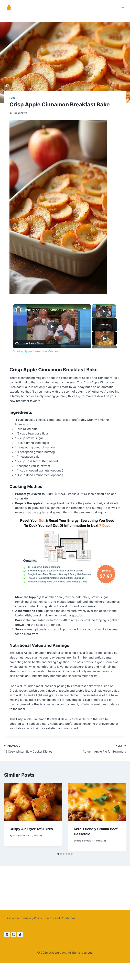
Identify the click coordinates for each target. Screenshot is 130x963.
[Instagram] (13, 934)
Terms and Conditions (60, 918)
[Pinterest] (7, 934)
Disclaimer (13, 918)
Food (12, 98)
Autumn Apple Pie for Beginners (104, 748)
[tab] (58, 854)
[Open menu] (123, 6)
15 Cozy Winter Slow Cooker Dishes (28, 748)
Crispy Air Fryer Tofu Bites (31, 829)
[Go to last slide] (10, 816)
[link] (18, 309)
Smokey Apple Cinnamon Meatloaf (48, 310)
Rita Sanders (20, 112)
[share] (84, 308)
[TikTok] (20, 934)
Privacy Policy (32, 918)
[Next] (120, 816)
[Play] (104, 338)
